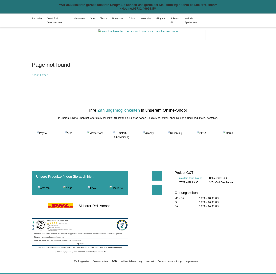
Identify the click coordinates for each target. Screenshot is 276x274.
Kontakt (150, 261)
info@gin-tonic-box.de (190, 178)
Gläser (132, 18)
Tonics (103, 18)
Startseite (36, 18)
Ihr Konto (241, 35)
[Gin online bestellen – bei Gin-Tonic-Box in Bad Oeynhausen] (138, 31)
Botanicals (117, 18)
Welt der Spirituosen (191, 20)
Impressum (192, 261)
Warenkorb (231, 35)
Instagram (157, 190)
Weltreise (146, 18)
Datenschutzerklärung (170, 261)
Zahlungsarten (81, 261)
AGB (114, 261)
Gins (92, 18)
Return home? (40, 75)
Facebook (157, 176)
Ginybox (160, 18)
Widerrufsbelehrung (131, 261)
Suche (211, 35)
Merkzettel (221, 35)
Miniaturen (79, 18)
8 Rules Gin (174, 20)
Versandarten (100, 261)
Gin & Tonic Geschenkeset (54, 20)
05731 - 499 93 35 (188, 182)
